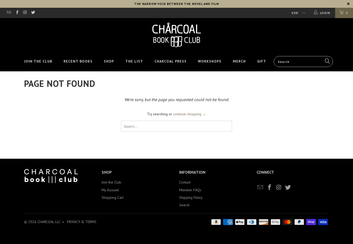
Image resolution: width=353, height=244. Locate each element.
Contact (184, 182)
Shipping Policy (191, 197)
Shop (109, 61)
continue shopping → (189, 114)
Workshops (209, 61)
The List (134, 61)
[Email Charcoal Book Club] (8, 13)
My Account (110, 190)
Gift (261, 61)
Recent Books (78, 61)
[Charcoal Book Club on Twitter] (33, 13)
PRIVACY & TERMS (81, 221)
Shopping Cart (113, 197)
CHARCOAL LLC (48, 221)
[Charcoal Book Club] (176, 34)
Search (184, 205)
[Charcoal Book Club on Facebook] (16, 13)
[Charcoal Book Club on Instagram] (25, 13)
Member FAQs (190, 190)
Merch (239, 61)
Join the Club (38, 61)
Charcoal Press (171, 61)
